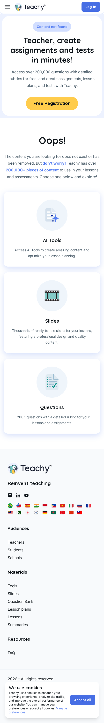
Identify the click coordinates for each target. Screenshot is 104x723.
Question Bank (20, 601)
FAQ (11, 652)
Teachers (16, 542)
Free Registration (52, 103)
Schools (15, 557)
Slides (13, 593)
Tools (12, 585)
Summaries (18, 624)
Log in (90, 7)
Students (15, 549)
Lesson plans (19, 609)
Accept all (82, 700)
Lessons (15, 616)
